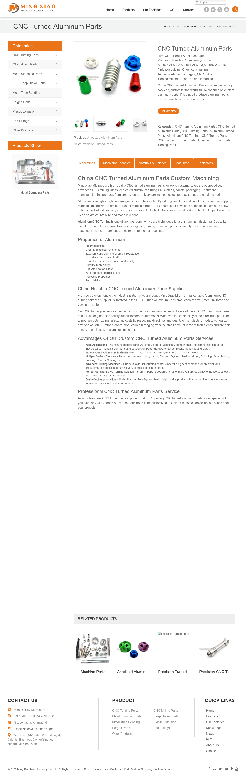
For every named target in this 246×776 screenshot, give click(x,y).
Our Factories (152, 10)
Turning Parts (167, 145)
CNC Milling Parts (25, 64)
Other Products (23, 130)
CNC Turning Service (108, 325)
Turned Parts (186, 140)
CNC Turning (167, 140)
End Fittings (21, 121)
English (203, 2)
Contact (188, 10)
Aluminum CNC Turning (183, 135)
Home (110, 10)
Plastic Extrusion (24, 111)
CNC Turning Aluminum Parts (195, 126)
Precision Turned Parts (97, 144)
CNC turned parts (114, 398)
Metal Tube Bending (26, 92)
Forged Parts (21, 102)
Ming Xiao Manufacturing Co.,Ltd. (37, 769)
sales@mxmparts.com (38, 728)
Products (128, 10)
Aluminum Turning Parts (214, 140)
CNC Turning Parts (26, 55)
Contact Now (168, 111)
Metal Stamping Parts (27, 73)
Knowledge (214, 728)
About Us (212, 745)
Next (16, 175)
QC (172, 10)
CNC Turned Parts (214, 135)
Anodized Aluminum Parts (105, 137)
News (210, 733)
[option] (113, 77)
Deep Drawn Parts (33, 83)
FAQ (209, 739)
